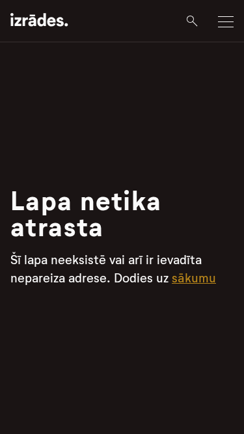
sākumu (194, 278)
